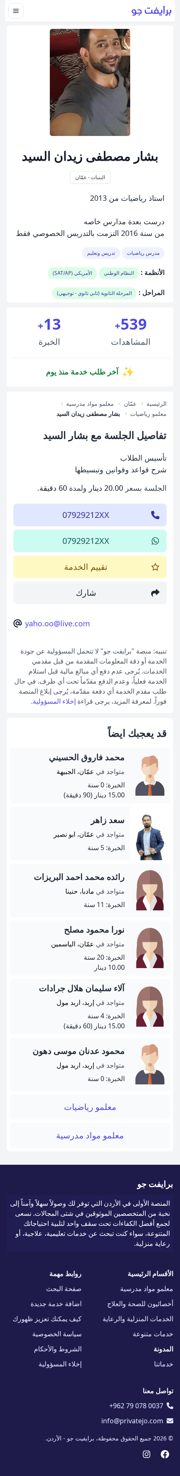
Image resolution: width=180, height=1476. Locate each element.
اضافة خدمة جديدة (56, 1303)
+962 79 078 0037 (136, 1405)
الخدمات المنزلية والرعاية (138, 1318)
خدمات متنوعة (153, 1333)
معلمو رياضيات (90, 1106)
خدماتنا (163, 1363)
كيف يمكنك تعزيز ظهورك (47, 1318)
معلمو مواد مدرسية (90, 1135)
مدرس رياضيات (143, 252)
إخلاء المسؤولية (54, 701)
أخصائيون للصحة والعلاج (140, 1303)
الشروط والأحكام (58, 1348)
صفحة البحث (64, 1288)
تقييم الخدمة (86, 566)
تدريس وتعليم (101, 252)
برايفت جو (155, 1183)
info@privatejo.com (132, 1420)
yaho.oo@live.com (57, 623)
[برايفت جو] (151, 10)
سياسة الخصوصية (57, 1333)
